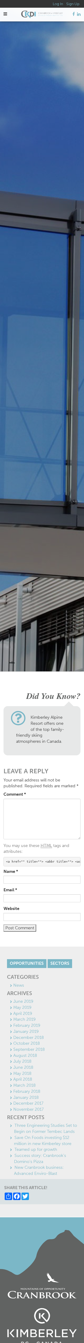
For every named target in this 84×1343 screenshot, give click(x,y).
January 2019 (26, 1031)
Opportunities (27, 963)
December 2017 (28, 1103)
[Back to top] (71, 1330)
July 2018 (22, 1061)
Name (11, 871)
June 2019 (23, 1001)
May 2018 (22, 1073)
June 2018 (23, 1067)
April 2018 (22, 1079)
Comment (15, 794)
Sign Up (72, 4)
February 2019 (26, 1025)
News (18, 985)
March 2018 (24, 1085)
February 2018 (26, 1091)
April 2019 (22, 1013)
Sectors (59, 963)
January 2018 (26, 1097)
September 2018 (29, 1049)
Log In (58, 4)
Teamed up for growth (35, 1149)
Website (11, 908)
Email (10, 889)
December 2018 (28, 1037)
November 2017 (28, 1109)
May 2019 (22, 1007)
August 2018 (25, 1055)
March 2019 (24, 1019)
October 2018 (26, 1043)
